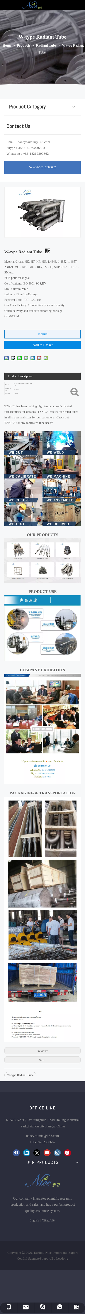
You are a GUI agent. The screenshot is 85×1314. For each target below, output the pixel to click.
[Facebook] (16, 1152)
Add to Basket (43, 345)
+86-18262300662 (44, 167)
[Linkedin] (26, 1152)
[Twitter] (36, 1152)
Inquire (43, 334)
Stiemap (33, 1258)
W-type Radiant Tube (20, 1075)
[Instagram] (57, 1152)
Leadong (62, 1258)
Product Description (20, 376)
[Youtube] (47, 1152)
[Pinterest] (67, 1152)
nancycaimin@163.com (34, 142)
